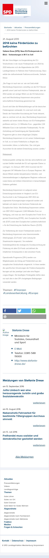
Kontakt (5, 540)
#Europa (33, 293)
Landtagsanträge (11, 489)
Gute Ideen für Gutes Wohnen (16, 505)
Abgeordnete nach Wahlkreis (16, 519)
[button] (9, 311)
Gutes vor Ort (9, 499)
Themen (8, 492)
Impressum (31, 540)
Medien (7, 524)
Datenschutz (18, 540)
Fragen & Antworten (13, 527)
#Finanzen (20, 289)
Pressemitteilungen (12, 483)
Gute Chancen (10, 502)
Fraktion (8, 521)
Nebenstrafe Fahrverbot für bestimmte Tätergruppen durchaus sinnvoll (24, 416)
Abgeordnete (10, 508)
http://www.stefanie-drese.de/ (26, 362)
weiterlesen (39, 402)
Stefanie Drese (20, 330)
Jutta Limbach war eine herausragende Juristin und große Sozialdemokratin (23, 393)
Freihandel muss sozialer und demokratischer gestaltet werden (22, 437)
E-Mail (18, 349)
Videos (7, 486)
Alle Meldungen (25, 456)
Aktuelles (8, 478)
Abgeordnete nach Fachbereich (17, 516)
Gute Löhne (9, 496)
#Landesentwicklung (15, 293)
